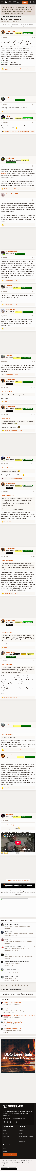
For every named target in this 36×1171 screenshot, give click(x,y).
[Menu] (2, 2)
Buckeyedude (6, 21)
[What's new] (30, 2)
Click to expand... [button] (18, 509)
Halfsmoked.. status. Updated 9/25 (15, 947)
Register (5, 1151)
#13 (34, 491)
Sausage (6, 1032)
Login (4, 1148)
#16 (34, 660)
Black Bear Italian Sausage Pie (13, 1022)
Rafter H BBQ (8, 956)
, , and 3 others (19, 131)
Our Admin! (8, 954)
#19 (34, 820)
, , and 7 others (18, 68)
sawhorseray (8, 971)
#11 (34, 414)
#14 (34, 556)
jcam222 (7, 963)
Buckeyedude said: (7, 467)
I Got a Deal (8, 932)
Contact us (6, 1136)
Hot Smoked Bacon (9, 1012)
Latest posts (5, 999)
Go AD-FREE (10, 1154)
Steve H (7, 926)
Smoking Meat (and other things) (26, 1137)
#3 (34, 122)
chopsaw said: (6, 632)
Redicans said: (6, 391)
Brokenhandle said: (7, 734)
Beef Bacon (7, 1009)
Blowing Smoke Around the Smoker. (20, 926)
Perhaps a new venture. (12, 924)
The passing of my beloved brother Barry (17, 961)
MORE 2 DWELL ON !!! (11, 976)
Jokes (14, 971)
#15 (34, 628)
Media (20, 1133)
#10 (34, 387)
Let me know (27, 11)
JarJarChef (8, 939)
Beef (5, 1019)
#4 (34, 166)
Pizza (5, 1025)
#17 (34, 730)
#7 (34, 291)
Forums (5, 1133)
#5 (34, 200)
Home (4, 1130)
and (11, 224)
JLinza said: (5, 418)
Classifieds (22, 1141)
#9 (34, 361)
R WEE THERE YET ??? (12, 969)
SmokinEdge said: (7, 495)
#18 (34, 761)
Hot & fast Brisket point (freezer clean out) (22, 1015)
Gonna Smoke (8, 933)
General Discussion (15, 963)
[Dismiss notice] (33, 7)
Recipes (21, 1130)
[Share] (32, 37)
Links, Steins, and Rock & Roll (12, 1028)
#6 (34, 257)
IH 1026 (7, 948)
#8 (34, 315)
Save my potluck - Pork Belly (12, 1002)
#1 (34, 37)
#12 (34, 463)
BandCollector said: (7, 560)
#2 (34, 104)
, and (13, 188)
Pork (5, 1006)
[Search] (34, 2)
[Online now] (4, 119)
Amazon (3, 173)
